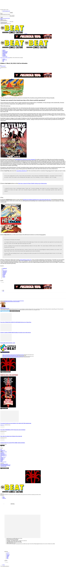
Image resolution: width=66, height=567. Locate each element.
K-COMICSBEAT (4, 52)
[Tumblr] (24, 70)
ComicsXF (1, 452)
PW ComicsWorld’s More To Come (5, 464)
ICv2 (1, 456)
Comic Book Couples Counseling (5, 465)
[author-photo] (2, 306)
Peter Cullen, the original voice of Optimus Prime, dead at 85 (11, 436)
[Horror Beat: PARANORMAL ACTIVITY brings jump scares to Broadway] (2, 428)
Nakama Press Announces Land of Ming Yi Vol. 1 (9, 355)
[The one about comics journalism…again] (6, 341)
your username (12, 15)
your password (12, 16)
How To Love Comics (3, 455)
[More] (28, 70)
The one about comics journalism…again (7, 342)
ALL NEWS (4, 55)
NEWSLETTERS (4, 56)
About (3, 496)
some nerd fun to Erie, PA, (25, 259)
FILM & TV (4, 50)
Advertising (4, 498)
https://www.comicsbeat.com (4, 308)
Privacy (1, 19)
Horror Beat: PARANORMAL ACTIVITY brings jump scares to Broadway (12, 429)
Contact (3, 497)
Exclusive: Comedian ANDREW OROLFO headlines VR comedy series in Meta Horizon (15, 332)
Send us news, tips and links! (9, 375)
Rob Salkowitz (2, 458)
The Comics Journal (3, 461)
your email (11, 21)
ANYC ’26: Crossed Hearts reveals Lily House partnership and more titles (13, 354)
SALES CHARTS (4, 53)
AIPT (1, 449)
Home (1, 57)
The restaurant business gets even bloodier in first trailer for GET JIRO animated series (15, 423)
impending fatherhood (21, 170)
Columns (3, 57)
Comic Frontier (4, 451)
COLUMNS (4, 54)
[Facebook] (2, 70)
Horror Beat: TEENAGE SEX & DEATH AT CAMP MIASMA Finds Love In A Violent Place (15, 322)
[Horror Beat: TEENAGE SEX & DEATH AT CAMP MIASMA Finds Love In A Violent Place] (6, 320)
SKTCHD (1, 460)
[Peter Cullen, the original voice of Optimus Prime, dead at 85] (2, 434)
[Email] (20, 70)
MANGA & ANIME (5, 51)
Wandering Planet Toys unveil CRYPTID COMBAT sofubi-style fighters (12, 442)
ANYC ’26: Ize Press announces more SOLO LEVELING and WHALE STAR (13, 356)
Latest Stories (6, 352)
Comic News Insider (3, 466)
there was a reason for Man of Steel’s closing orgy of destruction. (32, 183)
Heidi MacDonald (3, 307)
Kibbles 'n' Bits (7, 57)
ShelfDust (1, 459)
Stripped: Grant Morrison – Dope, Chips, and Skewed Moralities (14, 300)
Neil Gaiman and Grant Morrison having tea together (11, 301)
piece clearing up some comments (25, 159)
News (3, 60)
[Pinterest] (9, 70)
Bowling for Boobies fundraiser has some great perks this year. (37, 199)
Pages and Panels (2, 457)
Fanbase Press (2, 453)
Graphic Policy (2, 454)
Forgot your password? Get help (5, 18)
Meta (3, 61)
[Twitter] (6, 70)
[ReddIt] (17, 70)
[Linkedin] (13, 70)
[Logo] (12, 48)
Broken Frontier (2, 450)
